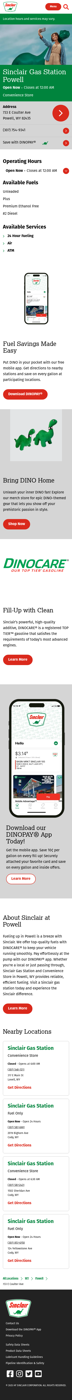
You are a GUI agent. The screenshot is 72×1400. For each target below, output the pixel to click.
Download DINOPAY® (25, 394)
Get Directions (19, 1088)
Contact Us (12, 1323)
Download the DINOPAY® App (23, 1329)
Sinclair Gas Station (31, 1048)
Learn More (17, 660)
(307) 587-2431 (16, 1185)
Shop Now (16, 524)
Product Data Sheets (18, 1351)
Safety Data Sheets (17, 1344)
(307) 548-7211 (16, 1069)
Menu (53, 6)
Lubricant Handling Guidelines (24, 1357)
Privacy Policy (14, 1335)
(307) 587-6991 (16, 1127)
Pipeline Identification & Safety (25, 1363)
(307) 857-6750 (16, 1242)
